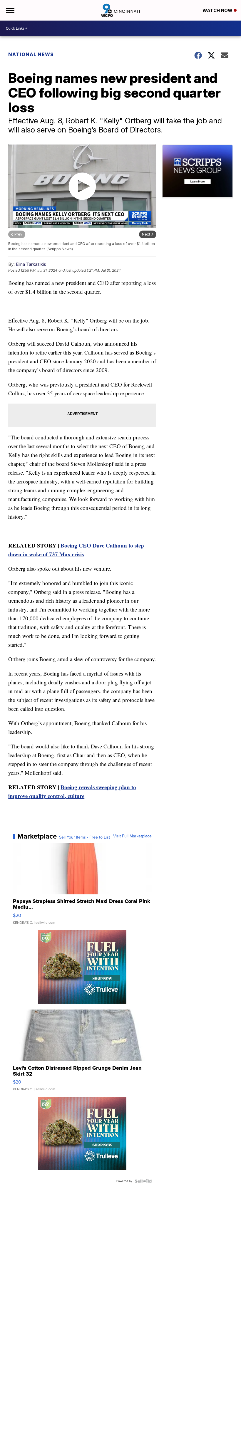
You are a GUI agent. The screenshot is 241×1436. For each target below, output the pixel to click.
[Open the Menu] (9, 10)
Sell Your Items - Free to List (84, 837)
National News (31, 54)
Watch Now (218, 10)
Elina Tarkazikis (31, 264)
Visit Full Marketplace (132, 836)
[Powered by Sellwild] (143, 1181)
